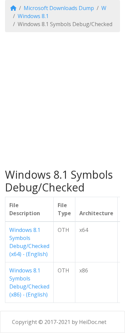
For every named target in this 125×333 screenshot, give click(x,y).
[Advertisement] (62, 100)
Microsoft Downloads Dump (59, 8)
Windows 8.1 (33, 16)
